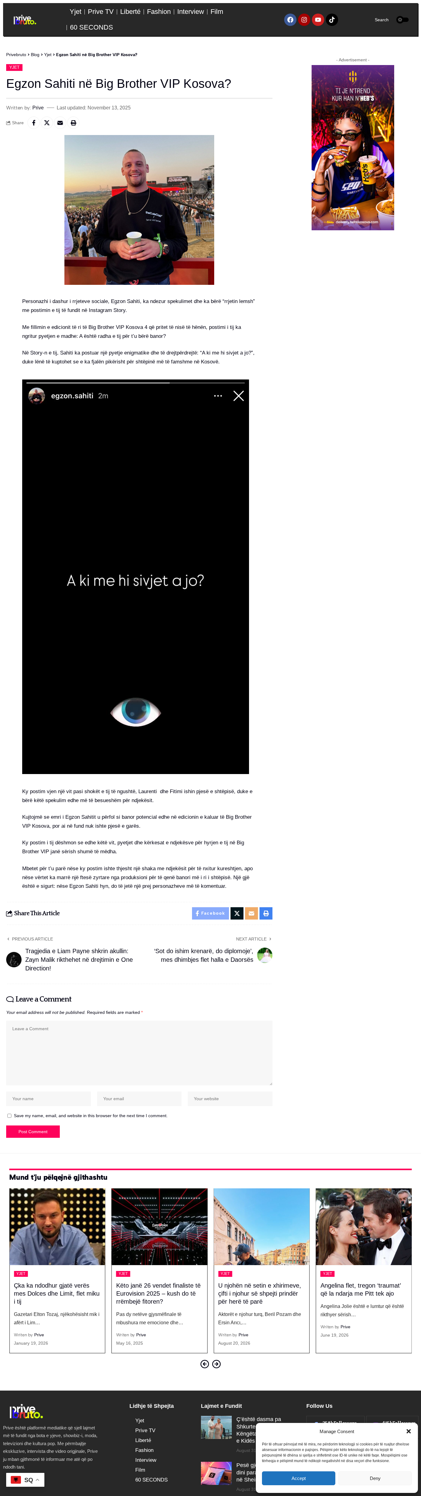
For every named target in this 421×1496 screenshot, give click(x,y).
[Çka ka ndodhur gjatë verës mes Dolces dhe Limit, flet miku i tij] (57, 1226)
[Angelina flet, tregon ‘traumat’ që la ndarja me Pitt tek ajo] (364, 1226)
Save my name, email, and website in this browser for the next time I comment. (91, 1115)
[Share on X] (47, 123)
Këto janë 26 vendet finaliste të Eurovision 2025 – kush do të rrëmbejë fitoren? (158, 1293)
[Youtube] (318, 20)
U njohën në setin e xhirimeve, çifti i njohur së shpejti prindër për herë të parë (259, 1293)
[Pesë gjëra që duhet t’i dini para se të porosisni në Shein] (216, 1473)
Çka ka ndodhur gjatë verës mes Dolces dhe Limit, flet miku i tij (57, 1293)
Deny (375, 1478)
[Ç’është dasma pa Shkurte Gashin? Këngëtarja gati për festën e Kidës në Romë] (216, 1427)
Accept (299, 1478)
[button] (409, 1431)
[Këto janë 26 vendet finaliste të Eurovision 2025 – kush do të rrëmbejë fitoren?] (160, 1226)
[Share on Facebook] (33, 123)
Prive (38, 107)
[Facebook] (290, 20)
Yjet (14, 67)
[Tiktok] (332, 20)
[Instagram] (304, 20)
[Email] (60, 123)
